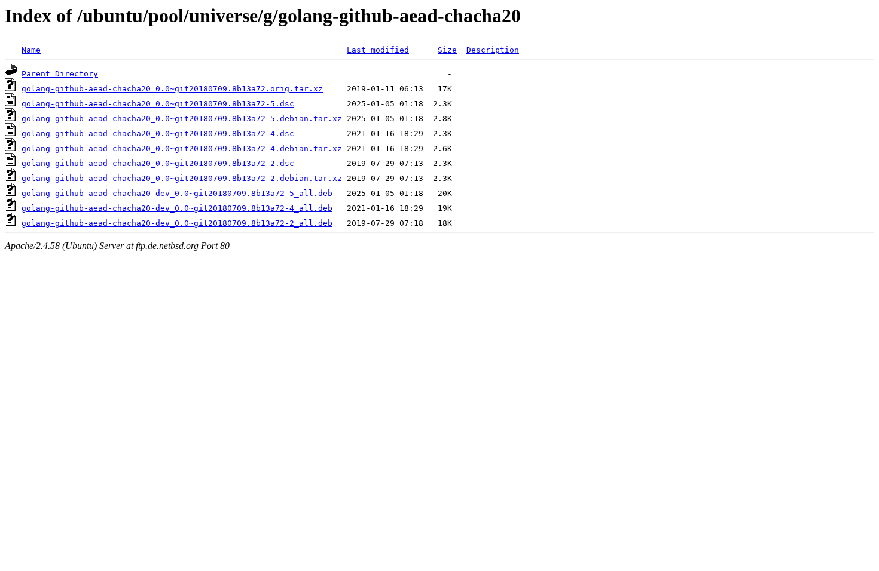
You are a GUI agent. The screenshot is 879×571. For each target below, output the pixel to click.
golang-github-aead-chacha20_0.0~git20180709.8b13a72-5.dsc (158, 103)
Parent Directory (60, 73)
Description (492, 49)
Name (31, 49)
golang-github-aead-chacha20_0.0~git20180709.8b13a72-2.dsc (158, 163)
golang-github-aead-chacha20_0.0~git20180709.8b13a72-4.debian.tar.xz (182, 148)
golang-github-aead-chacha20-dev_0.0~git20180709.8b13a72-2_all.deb (177, 223)
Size (447, 49)
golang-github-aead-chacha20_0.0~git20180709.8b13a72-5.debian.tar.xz (182, 118)
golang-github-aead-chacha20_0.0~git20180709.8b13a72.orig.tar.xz (172, 88)
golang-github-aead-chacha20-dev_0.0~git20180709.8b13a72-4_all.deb (177, 208)
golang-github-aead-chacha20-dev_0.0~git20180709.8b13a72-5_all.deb (177, 193)
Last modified (378, 49)
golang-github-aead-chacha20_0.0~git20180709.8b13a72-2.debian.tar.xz (182, 178)
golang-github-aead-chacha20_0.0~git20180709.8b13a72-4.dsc (158, 133)
